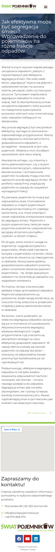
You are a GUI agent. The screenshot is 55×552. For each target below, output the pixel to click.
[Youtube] (27, 538)
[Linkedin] (36, 538)
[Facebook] (19, 538)
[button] (45, 6)
